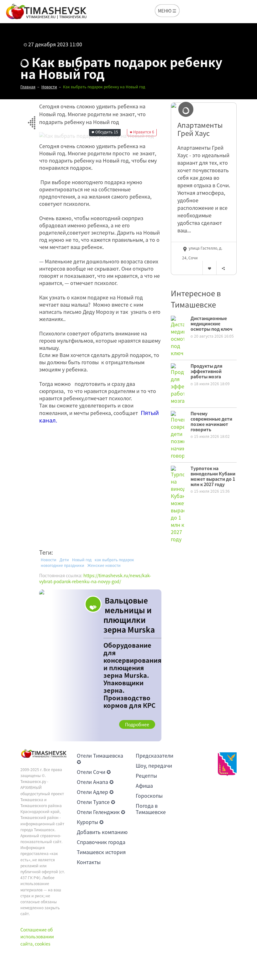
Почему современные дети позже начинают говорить (211, 421)
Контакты (89, 862)
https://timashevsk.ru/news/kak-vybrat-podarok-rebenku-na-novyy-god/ (95, 578)
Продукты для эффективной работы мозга (207, 371)
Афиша (144, 785)
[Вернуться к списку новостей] (31, 119)
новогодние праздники (62, 565)
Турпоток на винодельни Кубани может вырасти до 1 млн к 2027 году (213, 476)
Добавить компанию (102, 832)
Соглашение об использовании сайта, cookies (37, 936)
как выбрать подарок (114, 559)
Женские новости (104, 565)
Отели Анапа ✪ (95, 782)
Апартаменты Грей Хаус (200, 129)
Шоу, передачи (154, 765)
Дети (64, 559)
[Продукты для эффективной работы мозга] (177, 383)
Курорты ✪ (90, 822)
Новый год (82, 559)
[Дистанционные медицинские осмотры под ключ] (177, 335)
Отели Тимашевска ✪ (100, 758)
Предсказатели (154, 755)
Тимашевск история (101, 852)
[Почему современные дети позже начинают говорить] (177, 434)
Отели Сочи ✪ (94, 772)
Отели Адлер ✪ (95, 792)
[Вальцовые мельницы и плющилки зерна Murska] (100, 665)
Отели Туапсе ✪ (96, 802)
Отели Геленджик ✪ (101, 812)
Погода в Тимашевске (151, 808)
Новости (48, 559)
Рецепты (146, 775)
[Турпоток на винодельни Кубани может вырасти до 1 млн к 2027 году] (177, 503)
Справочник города (101, 842)
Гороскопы (149, 795)
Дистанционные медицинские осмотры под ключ (212, 323)
